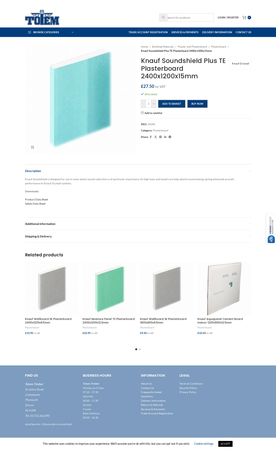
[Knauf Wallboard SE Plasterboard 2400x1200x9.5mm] (52, 289)
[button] (52, 341)
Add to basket (171, 103)
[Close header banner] (271, 4)
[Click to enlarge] (32, 147)
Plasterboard (32, 327)
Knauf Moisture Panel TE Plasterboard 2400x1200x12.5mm (109, 321)
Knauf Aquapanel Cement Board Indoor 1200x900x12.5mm (220, 321)
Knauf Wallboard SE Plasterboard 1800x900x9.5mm (163, 321)
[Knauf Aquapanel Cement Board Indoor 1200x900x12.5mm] (224, 289)
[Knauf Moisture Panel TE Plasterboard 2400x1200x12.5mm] (109, 289)
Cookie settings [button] (204, 443)
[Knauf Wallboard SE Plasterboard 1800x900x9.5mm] (167, 289)
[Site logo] (42, 17)
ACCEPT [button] (225, 443)
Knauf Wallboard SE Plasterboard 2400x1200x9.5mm (48, 321)
